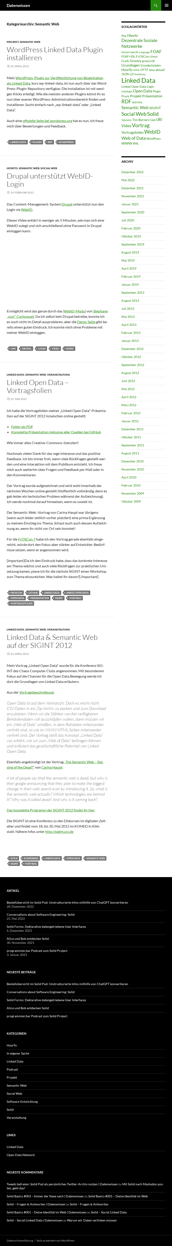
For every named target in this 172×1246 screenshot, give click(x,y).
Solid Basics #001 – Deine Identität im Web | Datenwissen (46, 1212)
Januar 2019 (130, 284)
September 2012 (132, 365)
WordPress (66, 142)
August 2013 (130, 300)
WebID (26, 209)
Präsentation (39, 598)
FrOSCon (16, 592)
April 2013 (128, 325)
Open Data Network (21, 1155)
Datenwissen (18, 5)
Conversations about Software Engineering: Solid (41, 914)
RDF (50, 142)
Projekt (13, 42)
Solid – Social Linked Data (109, 1212)
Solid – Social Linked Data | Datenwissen (34, 1220)
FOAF (156, 51)
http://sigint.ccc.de (59, 831)
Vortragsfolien (21, 603)
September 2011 (132, 445)
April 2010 (128, 477)
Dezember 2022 (132, 172)
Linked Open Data (77, 592)
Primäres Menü (166, 5)
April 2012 (128, 397)
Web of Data (133, 138)
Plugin (36, 142)
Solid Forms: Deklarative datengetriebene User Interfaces (46, 926)
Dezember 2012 (132, 349)
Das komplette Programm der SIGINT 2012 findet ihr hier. (51, 810)
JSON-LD (127, 74)
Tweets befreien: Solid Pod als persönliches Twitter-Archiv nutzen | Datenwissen (62, 1184)
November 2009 (132, 493)
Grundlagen (130, 65)
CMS (13, 348)
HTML (136, 70)
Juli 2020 (127, 220)
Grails (125, 61)
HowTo (12, 168)
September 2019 (132, 244)
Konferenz (31, 858)
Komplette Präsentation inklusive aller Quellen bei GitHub (56, 432)
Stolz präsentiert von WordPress (55, 1240)
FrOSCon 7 (26, 539)
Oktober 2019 (131, 236)
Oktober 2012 (131, 357)
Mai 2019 (128, 260)
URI (159, 119)
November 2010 (132, 469)
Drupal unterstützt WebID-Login (50, 179)
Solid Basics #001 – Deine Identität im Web (118, 1196)
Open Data (17, 598)
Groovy (135, 60)
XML (136, 143)
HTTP (144, 70)
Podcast (12, 1069)
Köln (14, 858)
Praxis (125, 96)
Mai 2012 (128, 389)
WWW (126, 143)
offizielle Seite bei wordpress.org (47, 121)
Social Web (49, 168)
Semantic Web (30, 42)
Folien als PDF (22, 426)
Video (55, 348)
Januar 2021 (130, 204)
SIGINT (59, 598)
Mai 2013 (128, 316)
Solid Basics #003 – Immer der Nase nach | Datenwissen (45, 1196)
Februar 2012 (130, 413)
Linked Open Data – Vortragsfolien (38, 386)
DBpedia (132, 35)
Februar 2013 (130, 333)
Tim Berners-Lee (143, 120)
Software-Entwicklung (22, 1101)
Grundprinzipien (150, 65)
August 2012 (130, 373)
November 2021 (132, 196)
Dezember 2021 (132, 188)
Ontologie (126, 91)
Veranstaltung (58, 374)
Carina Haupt (51, 767)
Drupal (67, 204)
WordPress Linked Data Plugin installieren (55, 53)
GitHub (33, 592)
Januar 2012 (130, 421)
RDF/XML (137, 102)
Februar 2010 (130, 485)
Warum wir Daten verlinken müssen (92, 1220)
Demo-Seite (86, 322)
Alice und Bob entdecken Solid (28, 938)
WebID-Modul (74, 311)
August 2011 (130, 453)
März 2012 (128, 405)
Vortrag (75, 598)
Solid (153, 114)
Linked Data (18, 142)
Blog (123, 35)
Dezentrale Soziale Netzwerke (139, 43)
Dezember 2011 (132, 429)
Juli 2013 (127, 308)
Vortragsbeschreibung (36, 692)
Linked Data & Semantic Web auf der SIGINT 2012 (52, 641)
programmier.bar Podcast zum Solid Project (37, 951)
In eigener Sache (18, 1053)
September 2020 (132, 212)
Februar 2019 (130, 276)
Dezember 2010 (132, 461)
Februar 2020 (130, 228)
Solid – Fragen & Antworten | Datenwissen (36, 1204)
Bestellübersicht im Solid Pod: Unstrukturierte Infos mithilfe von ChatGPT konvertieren (67, 902)
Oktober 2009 (131, 501)
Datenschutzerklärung (20, 1240)
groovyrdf (148, 61)
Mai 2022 (128, 180)
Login (41, 348)
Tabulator (126, 120)
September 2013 (132, 292)
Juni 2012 (128, 381)
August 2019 (130, 252)
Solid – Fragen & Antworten (89, 1204)
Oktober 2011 (131, 437)
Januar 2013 (130, 341)
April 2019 (128, 268)
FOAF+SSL (128, 56)
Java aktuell (157, 70)
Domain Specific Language (135, 52)
